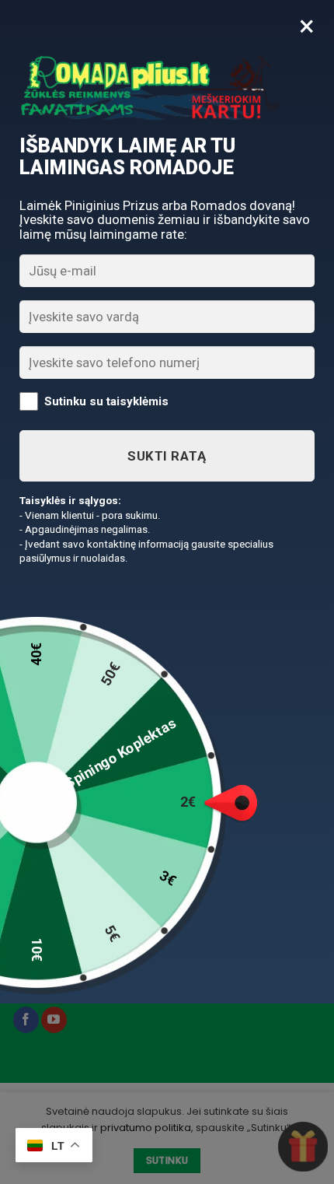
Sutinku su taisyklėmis (106, 401)
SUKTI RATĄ (166, 456)
